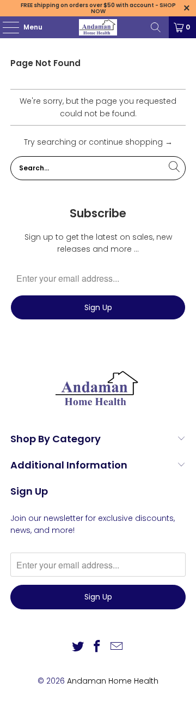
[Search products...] (155, 27)
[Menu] (5, 27)
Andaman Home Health (112, 680)
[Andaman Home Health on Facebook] (97, 647)
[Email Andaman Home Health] (117, 647)
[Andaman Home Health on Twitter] (78, 647)
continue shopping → (131, 142)
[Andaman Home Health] (98, 27)
